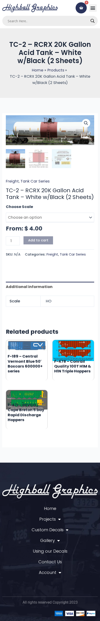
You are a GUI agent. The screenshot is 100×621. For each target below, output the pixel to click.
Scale (11, 206)
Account (47, 572)
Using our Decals (50, 551)
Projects (47, 519)
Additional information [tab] (29, 286)
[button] (93, 8)
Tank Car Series (35, 181)
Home (50, 508)
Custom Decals (47, 530)
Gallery (47, 540)
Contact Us (50, 562)
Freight (12, 181)
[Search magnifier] (92, 21)
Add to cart (38, 240)
